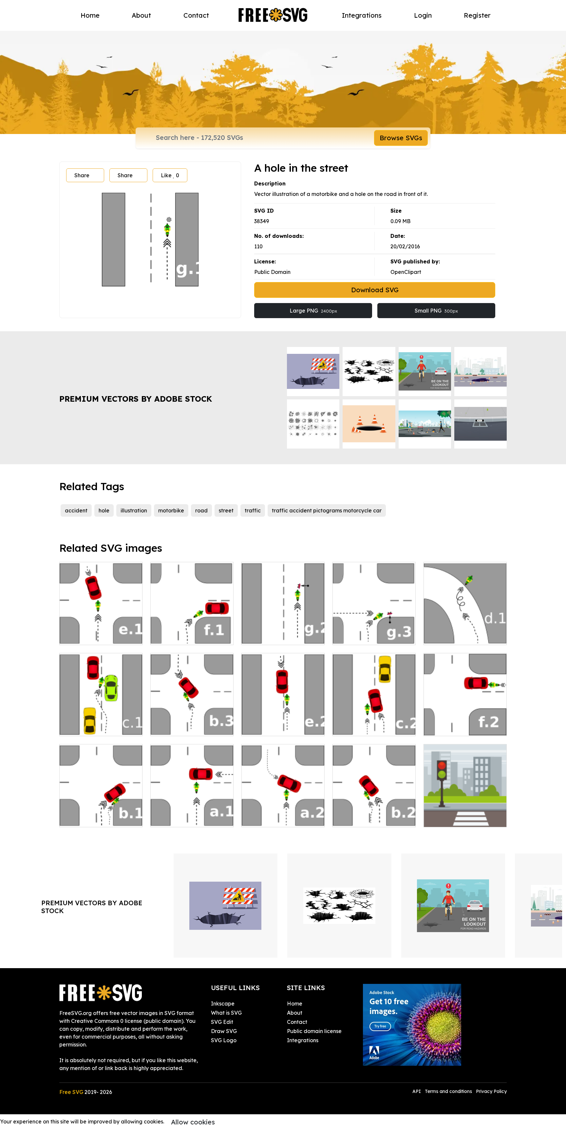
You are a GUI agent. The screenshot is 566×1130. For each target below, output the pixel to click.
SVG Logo (223, 1040)
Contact (196, 15)
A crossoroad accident (186, 727)
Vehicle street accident (187, 636)
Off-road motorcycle (457, 636)
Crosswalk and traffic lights (465, 814)
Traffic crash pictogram (96, 818)
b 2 (343, 818)
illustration (134, 510)
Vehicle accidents (88, 636)
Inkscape (223, 1003)
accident (76, 510)
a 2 (252, 818)
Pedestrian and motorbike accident (374, 632)
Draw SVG (224, 1031)
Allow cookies (193, 1122)
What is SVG (226, 1012)
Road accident (450, 727)
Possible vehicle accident (371, 727)
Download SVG (375, 290)
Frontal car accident (275, 727)
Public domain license (314, 1031)
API (417, 1091)
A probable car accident (97, 727)
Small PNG (436, 310)
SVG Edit (222, 1022)
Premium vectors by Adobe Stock (135, 399)
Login (423, 15)
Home (90, 15)
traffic (253, 510)
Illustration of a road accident (283, 632)
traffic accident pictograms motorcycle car (327, 510)
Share (81, 175)
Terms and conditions (448, 1091)
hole (104, 510)
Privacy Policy (491, 1091)
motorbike (171, 510)
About (141, 15)
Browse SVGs (401, 138)
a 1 (161, 818)
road (201, 510)
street (226, 510)
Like (170, 175)
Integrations (362, 15)
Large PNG (313, 310)
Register (477, 15)
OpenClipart (405, 272)
